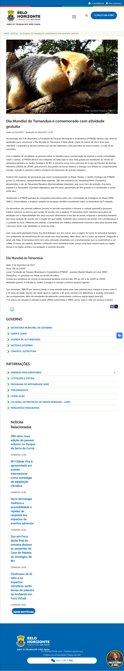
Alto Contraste (115, 3)
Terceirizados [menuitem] (19, 390)
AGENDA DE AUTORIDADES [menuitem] (25, 339)
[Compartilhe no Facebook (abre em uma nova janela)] (112, 306)
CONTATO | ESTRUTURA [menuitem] (23, 351)
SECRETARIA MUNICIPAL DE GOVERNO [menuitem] (31, 327)
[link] (62, 661)
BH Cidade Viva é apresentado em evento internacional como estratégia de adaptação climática (22, 473)
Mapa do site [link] (74, 655)
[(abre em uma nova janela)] (116, 306)
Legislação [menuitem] (18, 396)
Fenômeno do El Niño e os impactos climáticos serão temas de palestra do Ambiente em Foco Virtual (22, 586)
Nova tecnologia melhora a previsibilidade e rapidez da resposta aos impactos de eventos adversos (22, 511)
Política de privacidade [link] (54, 655)
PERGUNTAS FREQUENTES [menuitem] (25, 408)
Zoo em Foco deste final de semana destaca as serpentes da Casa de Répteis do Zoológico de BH (21, 548)
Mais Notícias (23, 612)
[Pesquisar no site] (87, 15)
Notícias (14, 34)
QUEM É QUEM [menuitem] (19, 333)
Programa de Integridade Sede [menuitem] (30, 384)
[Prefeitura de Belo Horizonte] (23, 16)
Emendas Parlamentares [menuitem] (23, 373)
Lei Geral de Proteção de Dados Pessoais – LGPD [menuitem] (40, 402)
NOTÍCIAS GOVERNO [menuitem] (22, 345)
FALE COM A (64, 660)
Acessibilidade (98, 3)
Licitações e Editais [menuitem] (22, 378)
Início (6, 34)
